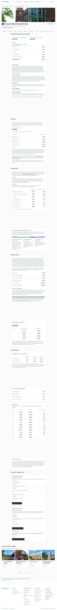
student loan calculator (22, 299)
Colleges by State (38, 600)
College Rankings (27, 590)
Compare (31, 1)
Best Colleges (26, 592)
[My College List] (54, 2)
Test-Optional (26, 599)
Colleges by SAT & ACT (39, 590)
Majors (20, 31)
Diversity (25, 31)
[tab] (16, 44)
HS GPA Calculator (48, 592)
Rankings (25, 1)
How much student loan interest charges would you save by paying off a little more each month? (27, 534)
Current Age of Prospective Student (18, 486)
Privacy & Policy (12, 608)
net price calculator (32, 157)
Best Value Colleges (26, 465)
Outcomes (31, 31)
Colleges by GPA (37, 592)
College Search (37, 593)
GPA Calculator (48, 590)
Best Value (25, 593)
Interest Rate (28, 519)
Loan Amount (14, 514)
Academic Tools (38, 1)
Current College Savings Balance (18, 494)
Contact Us (15, 593)
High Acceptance (27, 600)
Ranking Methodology (17, 592)
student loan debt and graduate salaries (23, 300)
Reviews (53, 31)
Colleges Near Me (38, 599)
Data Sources (15, 590)
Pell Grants (33, 178)
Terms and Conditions (5, 608)
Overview (4, 31)
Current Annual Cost (16, 482)
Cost (15, 31)
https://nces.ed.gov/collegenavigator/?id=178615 (21, 578)
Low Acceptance (27, 604)
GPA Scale (47, 599)
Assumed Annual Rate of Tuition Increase (19, 490)
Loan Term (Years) (15, 523)
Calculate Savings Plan (17, 503)
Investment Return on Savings (17, 498)
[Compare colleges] (52, 2)
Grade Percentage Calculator (48, 597)
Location (42, 31)
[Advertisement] (6, 49)
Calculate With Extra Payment (18, 539)
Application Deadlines (28, 595)
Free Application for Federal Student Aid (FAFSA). (26, 182)
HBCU (25, 597)
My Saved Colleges (38, 595)
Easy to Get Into (26, 602)
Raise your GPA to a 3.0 (49, 594)
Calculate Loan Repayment (18, 528)
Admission (10, 31)
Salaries (36, 31)
